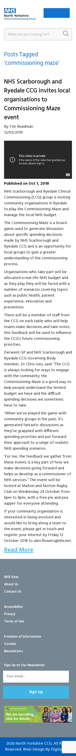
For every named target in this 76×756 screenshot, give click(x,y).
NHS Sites (11, 577)
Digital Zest (61, 749)
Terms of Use (14, 621)
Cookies (10, 644)
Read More (18, 550)
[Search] (66, 34)
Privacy (9, 614)
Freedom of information (22, 636)
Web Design (33, 749)
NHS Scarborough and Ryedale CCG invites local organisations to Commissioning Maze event (37, 99)
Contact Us (12, 591)
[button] (36, 692)
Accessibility (13, 607)
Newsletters (13, 651)
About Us (11, 584)
